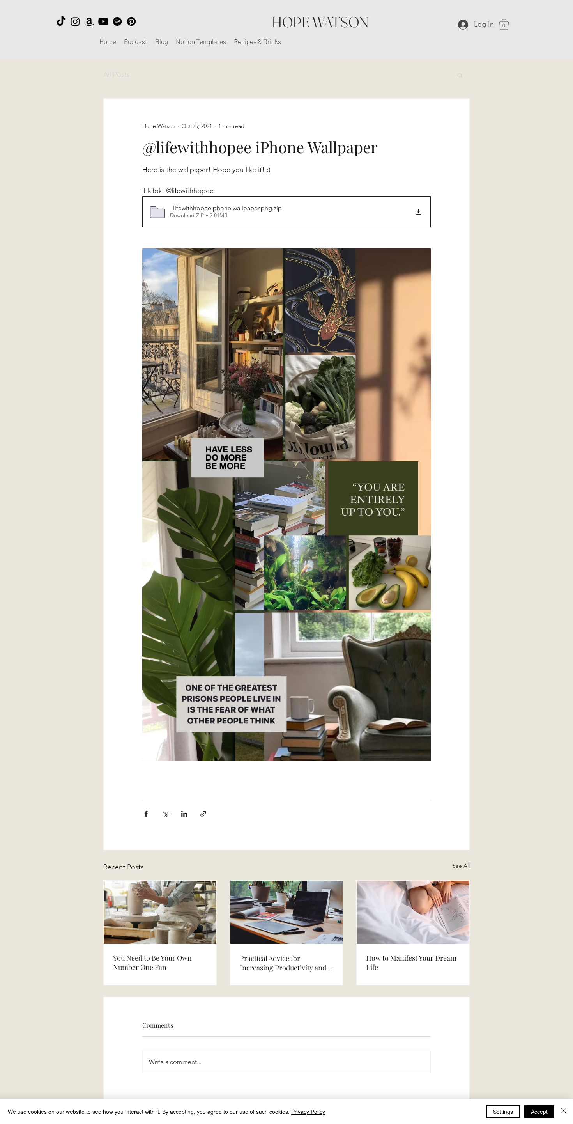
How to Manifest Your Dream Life (411, 962)
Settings (503, 1111)
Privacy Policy (308, 1111)
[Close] (563, 1111)
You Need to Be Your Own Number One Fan (152, 962)
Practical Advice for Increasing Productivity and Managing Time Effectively (283, 963)
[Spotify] (117, 21)
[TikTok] (61, 21)
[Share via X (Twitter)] (165, 813)
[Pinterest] (131, 21)
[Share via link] (203, 813)
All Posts (116, 74)
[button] (504, 24)
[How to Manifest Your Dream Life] (413, 912)
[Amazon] (89, 21)
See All (461, 865)
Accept (539, 1111)
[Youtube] (103, 21)
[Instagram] (75, 21)
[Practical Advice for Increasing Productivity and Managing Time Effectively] (286, 912)
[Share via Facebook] (146, 813)
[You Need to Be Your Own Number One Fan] (160, 912)
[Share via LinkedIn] (184, 813)
